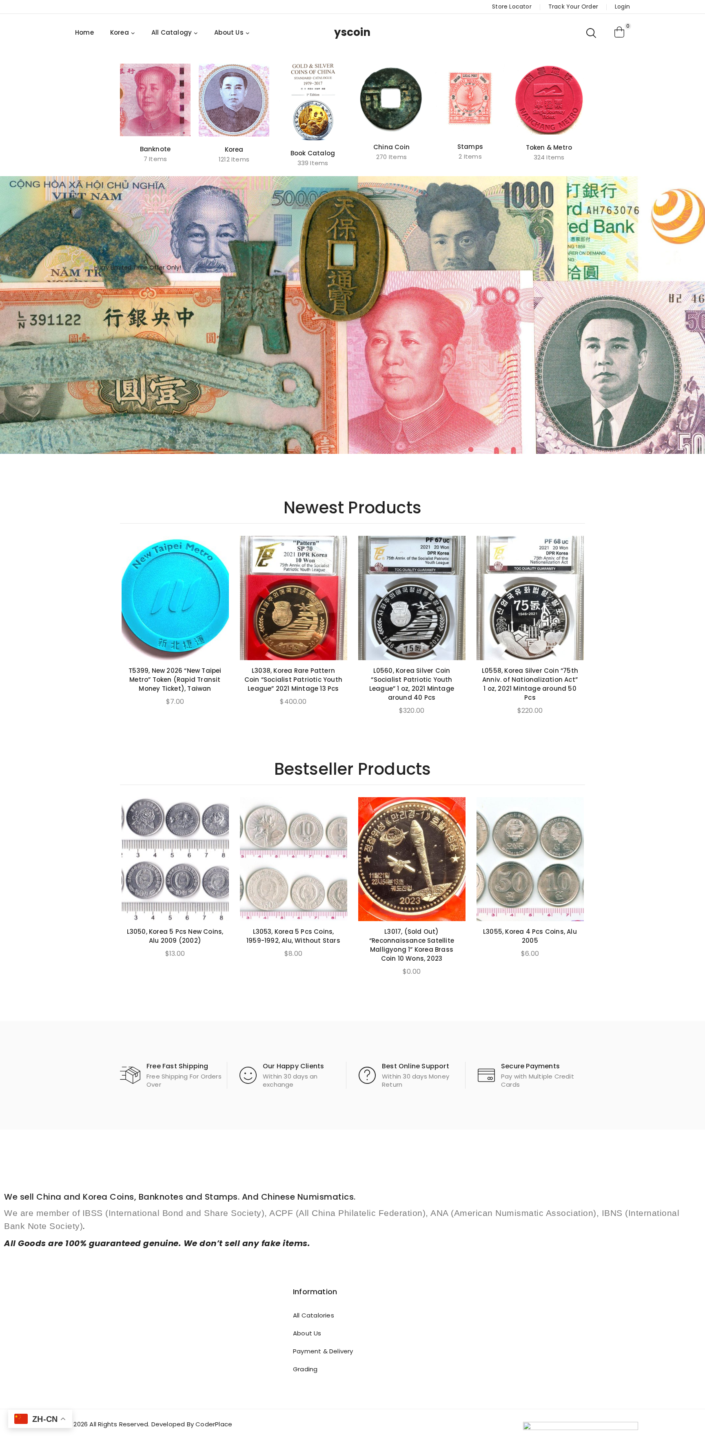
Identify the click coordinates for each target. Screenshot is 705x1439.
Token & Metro (549, 147)
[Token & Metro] (549, 99)
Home (84, 32)
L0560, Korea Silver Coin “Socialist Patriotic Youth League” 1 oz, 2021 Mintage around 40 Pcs (411, 684)
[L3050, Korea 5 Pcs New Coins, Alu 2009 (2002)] (175, 859)
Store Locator (512, 6)
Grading (305, 1369)
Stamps (470, 146)
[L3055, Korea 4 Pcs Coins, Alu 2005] (530, 859)
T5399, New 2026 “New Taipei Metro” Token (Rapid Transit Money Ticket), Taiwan (175, 679)
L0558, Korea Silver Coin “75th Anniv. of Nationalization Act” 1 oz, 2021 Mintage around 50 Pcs (530, 684)
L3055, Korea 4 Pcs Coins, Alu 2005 (530, 936)
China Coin (391, 147)
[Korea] (234, 100)
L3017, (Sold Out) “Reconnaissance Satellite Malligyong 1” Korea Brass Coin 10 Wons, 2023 (411, 945)
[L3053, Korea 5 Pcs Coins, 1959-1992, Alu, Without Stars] (293, 859)
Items (155, 159)
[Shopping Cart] (620, 33)
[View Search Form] (591, 32)
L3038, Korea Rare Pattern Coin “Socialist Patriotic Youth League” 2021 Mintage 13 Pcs (293, 679)
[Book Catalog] (312, 102)
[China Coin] (391, 99)
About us (307, 1333)
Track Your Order (573, 6)
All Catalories (313, 1315)
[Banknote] (155, 100)
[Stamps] (470, 99)
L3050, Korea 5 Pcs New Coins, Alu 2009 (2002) (175, 936)
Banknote (155, 149)
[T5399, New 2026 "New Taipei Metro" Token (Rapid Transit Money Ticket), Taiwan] (175, 598)
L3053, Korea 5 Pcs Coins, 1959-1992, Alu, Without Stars (293, 936)
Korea (234, 149)
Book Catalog (312, 153)
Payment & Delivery (323, 1351)
